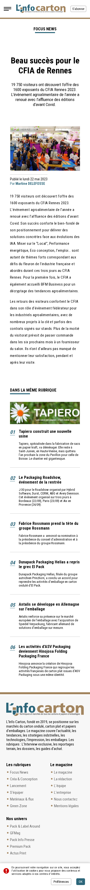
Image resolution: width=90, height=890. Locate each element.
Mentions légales (66, 806)
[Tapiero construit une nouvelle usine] (45, 413)
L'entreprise (62, 792)
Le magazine (63, 772)
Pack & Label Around (25, 826)
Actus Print (18, 853)
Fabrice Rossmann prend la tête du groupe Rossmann (48, 526)
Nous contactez (66, 799)
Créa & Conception (24, 779)
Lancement (18, 786)
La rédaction (63, 779)
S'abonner (78, 9)
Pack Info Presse (22, 840)
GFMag (15, 833)
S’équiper (16, 792)
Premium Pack (20, 846)
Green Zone (18, 806)
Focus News (19, 772)
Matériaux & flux (22, 799)
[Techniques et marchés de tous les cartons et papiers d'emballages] (41, 8)
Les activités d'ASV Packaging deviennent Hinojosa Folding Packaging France (44, 651)
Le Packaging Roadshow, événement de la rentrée (40, 480)
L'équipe (60, 786)
